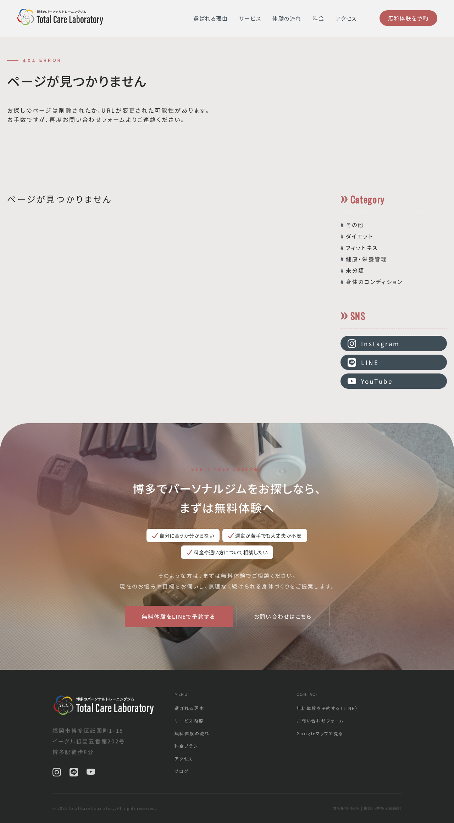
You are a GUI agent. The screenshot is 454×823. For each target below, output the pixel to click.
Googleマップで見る (320, 733)
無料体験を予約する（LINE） (327, 708)
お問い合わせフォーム (320, 720)
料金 (319, 18)
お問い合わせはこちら (283, 616)
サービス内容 (189, 720)
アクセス (346, 18)
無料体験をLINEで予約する (178, 616)
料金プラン (186, 746)
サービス (250, 18)
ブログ (182, 771)
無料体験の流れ (192, 733)
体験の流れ (286, 18)
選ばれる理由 (210, 18)
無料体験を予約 (408, 18)
